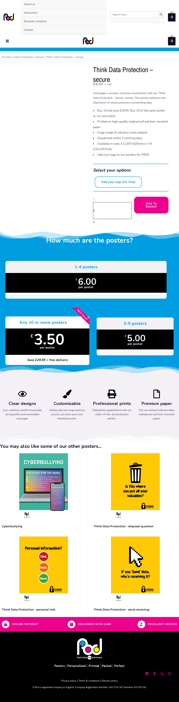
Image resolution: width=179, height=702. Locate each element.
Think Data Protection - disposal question (123, 526)
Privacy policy (68, 680)
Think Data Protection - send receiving (121, 609)
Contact (28, 30)
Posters (7, 57)
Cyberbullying (12, 526)
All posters (31, 13)
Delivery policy (110, 680)
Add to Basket (151, 205)
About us (29, 4)
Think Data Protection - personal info (28, 609)
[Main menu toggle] (7, 41)
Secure (39, 57)
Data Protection (23, 57)
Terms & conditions (89, 680)
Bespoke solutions (35, 21)
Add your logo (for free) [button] (118, 182)
